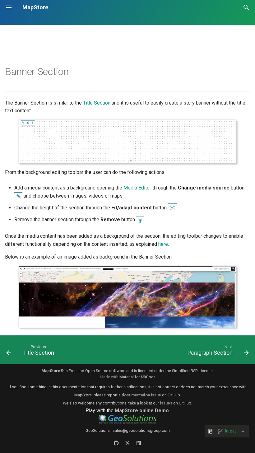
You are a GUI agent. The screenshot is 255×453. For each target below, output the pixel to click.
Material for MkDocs (137, 377)
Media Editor (137, 188)
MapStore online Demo (142, 410)
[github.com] (116, 443)
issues (166, 403)
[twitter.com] (127, 443)
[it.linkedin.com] (139, 443)
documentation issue (141, 395)
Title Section (96, 103)
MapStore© (52, 370)
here (163, 244)
